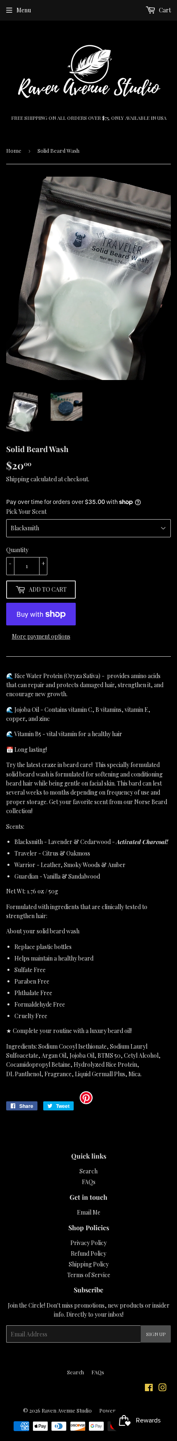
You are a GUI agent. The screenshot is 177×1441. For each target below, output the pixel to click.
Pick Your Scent (26, 511)
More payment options (41, 636)
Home (13, 150)
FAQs (88, 1182)
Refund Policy (88, 1253)
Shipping (17, 479)
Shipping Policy (89, 1264)
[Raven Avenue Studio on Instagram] (162, 1388)
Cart (164, 10)
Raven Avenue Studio (67, 1410)
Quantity (17, 550)
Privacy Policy (88, 1243)
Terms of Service (88, 1275)
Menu (23, 10)
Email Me (88, 1212)
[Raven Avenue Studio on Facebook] (148, 1388)
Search (88, 1171)
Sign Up (155, 1334)
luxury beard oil (110, 1031)
